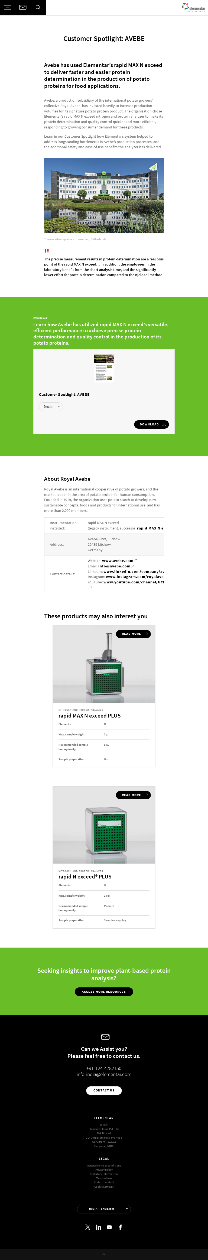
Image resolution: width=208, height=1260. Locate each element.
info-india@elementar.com (104, 1074)
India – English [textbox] (101, 1208)
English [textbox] (49, 406)
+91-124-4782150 (103, 1068)
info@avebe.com (114, 566)
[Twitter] (87, 1227)
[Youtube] (109, 1227)
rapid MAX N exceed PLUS (161, 528)
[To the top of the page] (104, 1254)
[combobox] (51, 406)
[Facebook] (120, 1227)
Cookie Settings (104, 1186)
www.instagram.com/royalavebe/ (138, 576)
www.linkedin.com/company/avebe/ (138, 571)
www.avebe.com (118, 560)
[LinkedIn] (98, 1227)
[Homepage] (193, 7)
